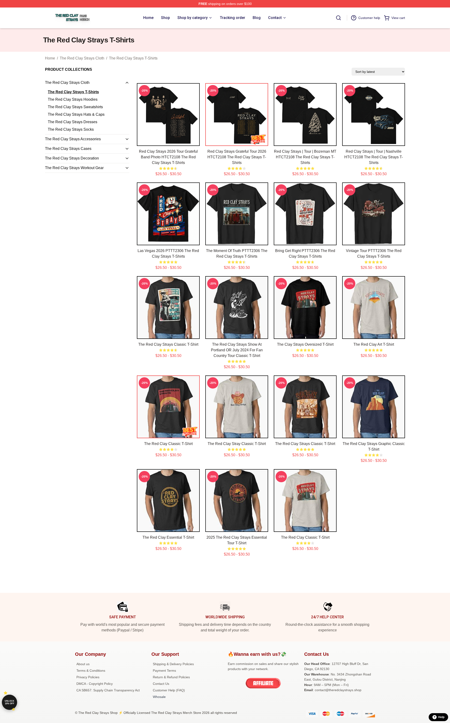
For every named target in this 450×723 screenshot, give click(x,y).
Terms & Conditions (90, 670)
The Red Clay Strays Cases (68, 149)
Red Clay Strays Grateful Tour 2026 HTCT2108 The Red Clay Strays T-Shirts (236, 157)
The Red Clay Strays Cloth (82, 58)
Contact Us (161, 684)
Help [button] (441, 717)
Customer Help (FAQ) (169, 690)
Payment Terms (164, 670)
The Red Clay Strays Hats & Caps (76, 114)
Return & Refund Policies (171, 677)
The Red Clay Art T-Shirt (373, 344)
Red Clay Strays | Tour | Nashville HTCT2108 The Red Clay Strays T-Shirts (373, 157)
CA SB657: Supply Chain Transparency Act (108, 690)
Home (50, 58)
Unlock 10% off (9, 702)
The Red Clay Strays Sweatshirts (75, 107)
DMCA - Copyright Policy (94, 684)
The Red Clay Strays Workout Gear (74, 168)
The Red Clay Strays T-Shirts (133, 58)
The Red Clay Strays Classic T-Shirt (168, 344)
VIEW (168, 141)
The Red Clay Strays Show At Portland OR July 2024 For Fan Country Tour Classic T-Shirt (237, 350)
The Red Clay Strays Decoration (72, 158)
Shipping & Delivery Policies (173, 664)
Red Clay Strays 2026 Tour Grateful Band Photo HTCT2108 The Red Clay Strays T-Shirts (168, 157)
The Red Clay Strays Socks (71, 129)
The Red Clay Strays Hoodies (73, 99)
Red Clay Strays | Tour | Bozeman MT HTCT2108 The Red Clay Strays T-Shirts (305, 157)
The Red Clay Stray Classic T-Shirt (237, 444)
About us (83, 664)
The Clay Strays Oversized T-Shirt (305, 344)
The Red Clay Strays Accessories (73, 139)
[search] (338, 17)
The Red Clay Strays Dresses (72, 122)
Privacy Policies (87, 677)
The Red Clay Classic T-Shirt (168, 444)
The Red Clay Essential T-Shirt (168, 537)
